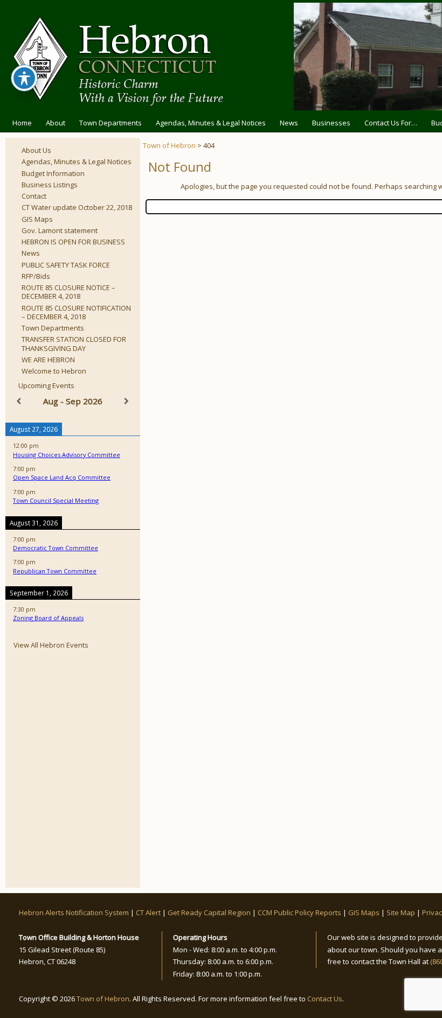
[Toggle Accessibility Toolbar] (24, 78)
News (289, 123)
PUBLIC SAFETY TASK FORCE (66, 265)
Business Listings (50, 184)
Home (22, 123)
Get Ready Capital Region (209, 912)
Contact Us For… (390, 123)
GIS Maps (37, 219)
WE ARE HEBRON (48, 359)
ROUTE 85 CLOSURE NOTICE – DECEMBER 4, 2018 (68, 292)
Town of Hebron (169, 145)
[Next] (126, 401)
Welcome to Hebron (54, 371)
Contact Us (324, 998)
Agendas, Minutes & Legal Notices (211, 123)
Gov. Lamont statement (60, 230)
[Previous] (18, 401)
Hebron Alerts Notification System (74, 912)
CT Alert (148, 912)
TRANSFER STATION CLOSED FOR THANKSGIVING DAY (74, 343)
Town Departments (110, 123)
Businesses (331, 123)
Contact (34, 196)
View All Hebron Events (50, 645)
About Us (36, 150)
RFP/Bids (36, 276)
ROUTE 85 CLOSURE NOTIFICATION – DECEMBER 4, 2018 (76, 312)
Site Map (400, 912)
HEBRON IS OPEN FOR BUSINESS (73, 242)
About (55, 123)
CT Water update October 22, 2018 (77, 207)
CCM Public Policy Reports (299, 912)
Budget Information (53, 173)
